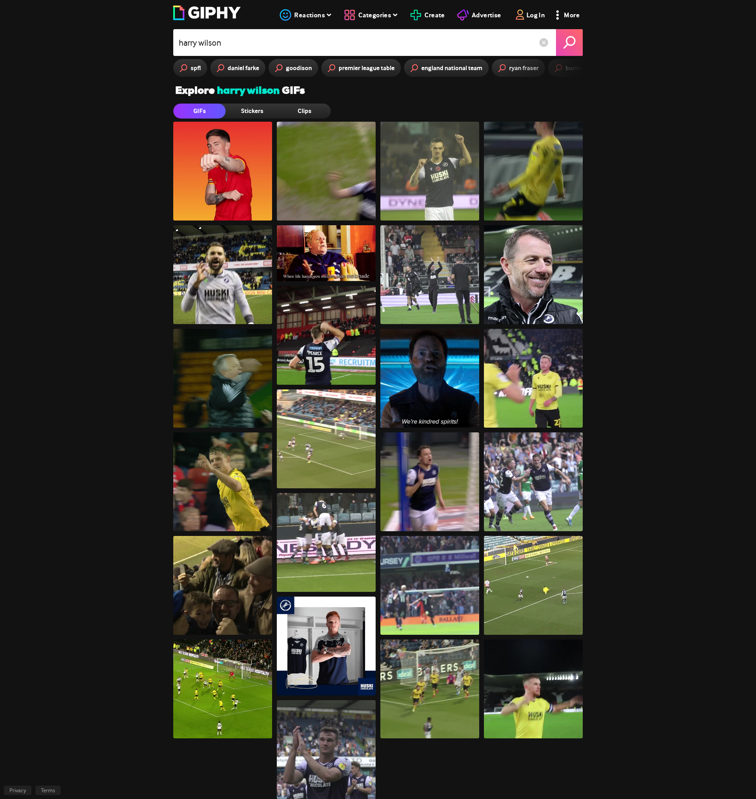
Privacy (17, 790)
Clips (304, 111)
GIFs (199, 111)
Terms (48, 790)
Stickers (252, 111)
